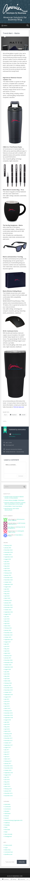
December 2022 (8, 605)
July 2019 (7, 699)
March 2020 (7, 681)
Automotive (7, 804)
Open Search (27, 25)
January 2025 (8, 547)
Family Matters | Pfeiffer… (15, 535)
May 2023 (7, 593)
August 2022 (8, 614)
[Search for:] (15, 487)
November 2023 (9, 580)
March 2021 (7, 653)
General (6, 818)
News (6, 827)
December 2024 (8, 550)
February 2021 (8, 655)
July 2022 (7, 616)
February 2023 (8, 600)
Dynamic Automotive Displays (14, 449)
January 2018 (8, 736)
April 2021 (7, 651)
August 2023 (8, 586)
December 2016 (8, 765)
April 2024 (7, 568)
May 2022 (7, 621)
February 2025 (8, 545)
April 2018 (7, 729)
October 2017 (8, 743)
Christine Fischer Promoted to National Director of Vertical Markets (14, 497)
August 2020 (8, 669)
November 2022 (9, 607)
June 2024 (7, 563)
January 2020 (8, 685)
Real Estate (7, 829)
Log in (6, 847)
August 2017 (8, 747)
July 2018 (7, 722)
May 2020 (7, 676)
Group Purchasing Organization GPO (13, 820)
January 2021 (8, 658)
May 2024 (7, 566)
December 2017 (8, 738)
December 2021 (8, 632)
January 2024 (8, 575)
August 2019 (8, 697)
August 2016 (8, 775)
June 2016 (7, 779)
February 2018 (8, 733)
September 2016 (9, 772)
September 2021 (9, 639)
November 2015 (9, 795)
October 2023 (8, 582)
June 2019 (7, 701)
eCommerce (8, 809)
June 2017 (7, 752)
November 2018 (9, 715)
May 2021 (7, 648)
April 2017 (7, 756)
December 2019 (8, 687)
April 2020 (7, 678)
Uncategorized (10, 445)
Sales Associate (8, 834)
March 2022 (7, 625)
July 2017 (7, 749)
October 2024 (8, 554)
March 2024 (7, 570)
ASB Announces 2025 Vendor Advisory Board (12, 509)
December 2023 (8, 577)
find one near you (19, 407)
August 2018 (8, 720)
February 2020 (8, 683)
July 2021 (7, 644)
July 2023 (7, 589)
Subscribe (22, 862)
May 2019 (7, 703)
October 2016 (8, 770)
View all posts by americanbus (15, 435)
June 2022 (7, 619)
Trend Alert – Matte (11, 33)
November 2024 (9, 552)
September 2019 (9, 694)
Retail (6, 832)
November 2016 (9, 768)
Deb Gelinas (11, 527)
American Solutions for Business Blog (15, 18)
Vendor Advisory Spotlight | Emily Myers (14, 500)
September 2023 (9, 584)
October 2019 (8, 692)
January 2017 (8, 763)
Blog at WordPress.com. (15, 876)
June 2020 (7, 674)
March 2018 (7, 731)
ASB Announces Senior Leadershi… (16, 520)
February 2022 (8, 628)
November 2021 (9, 635)
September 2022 (9, 612)
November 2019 (9, 690)
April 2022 (7, 623)
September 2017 (9, 745)
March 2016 (7, 786)
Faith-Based (7, 813)
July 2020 (7, 671)
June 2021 (7, 646)
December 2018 (8, 713)
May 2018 (7, 726)
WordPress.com (8, 854)
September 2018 (9, 717)
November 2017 (9, 740)
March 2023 (7, 598)
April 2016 (7, 784)
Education (7, 811)
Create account (8, 845)
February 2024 (8, 573)
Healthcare (7, 822)
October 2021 (8, 637)
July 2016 (7, 777)
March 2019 (7, 708)
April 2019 (7, 706)
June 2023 (7, 591)
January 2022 (8, 630)
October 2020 (8, 664)
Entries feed (7, 850)
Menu (5, 25)
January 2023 (8, 603)
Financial (7, 816)
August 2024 (8, 559)
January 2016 (8, 791)
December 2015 (8, 793)
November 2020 (9, 662)
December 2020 (8, 660)
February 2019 (8, 710)
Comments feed (9, 852)
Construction (8, 806)
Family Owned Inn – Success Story (15, 451)
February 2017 (8, 761)
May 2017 (7, 754)
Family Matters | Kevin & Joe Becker (13, 506)
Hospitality (7, 825)
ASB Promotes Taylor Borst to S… (16, 523)
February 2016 (8, 788)
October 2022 (8, 609)
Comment (20, 476)
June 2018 (7, 724)
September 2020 (9, 667)
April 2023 (7, 596)
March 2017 (7, 759)
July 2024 (7, 561)
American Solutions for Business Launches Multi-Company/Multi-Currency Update (15, 503)
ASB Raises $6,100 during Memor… (16, 527)
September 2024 (9, 557)
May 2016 (7, 782)
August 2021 (8, 642)
